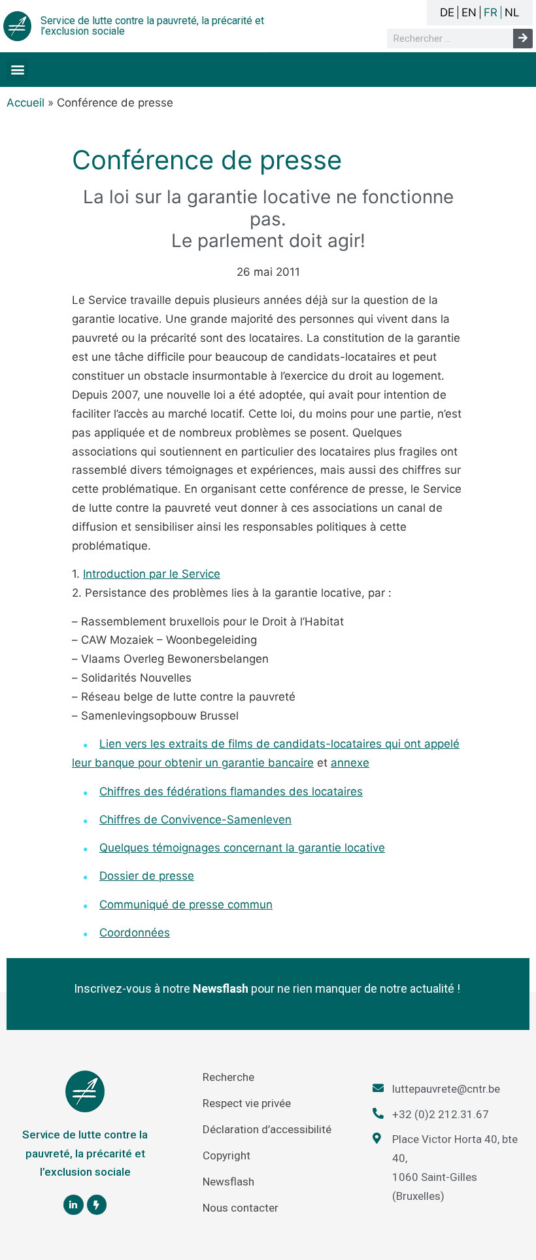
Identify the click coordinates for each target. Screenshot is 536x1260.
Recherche (228, 1077)
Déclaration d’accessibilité (267, 1129)
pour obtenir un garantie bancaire (226, 762)
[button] (17, 69)
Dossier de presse (146, 875)
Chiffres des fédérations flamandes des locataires (231, 791)
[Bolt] (97, 1205)
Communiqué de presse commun (186, 904)
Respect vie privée (247, 1103)
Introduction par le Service (151, 573)
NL (512, 12)
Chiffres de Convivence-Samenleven (195, 819)
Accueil (25, 102)
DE (447, 12)
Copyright (226, 1155)
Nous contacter (240, 1207)
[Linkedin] (73, 1205)
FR (490, 12)
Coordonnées (134, 932)
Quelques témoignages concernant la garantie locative (242, 847)
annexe (350, 762)
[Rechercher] (523, 38)
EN (469, 12)
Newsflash (228, 1181)
